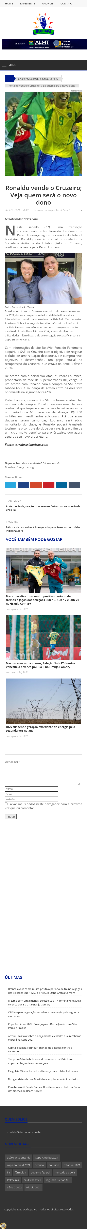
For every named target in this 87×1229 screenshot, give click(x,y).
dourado (54, 1165)
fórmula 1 (20, 1172)
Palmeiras (13, 1180)
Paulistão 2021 (32, 1180)
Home (9, 3)
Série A (54, 79)
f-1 (8, 1172)
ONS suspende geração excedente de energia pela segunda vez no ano (40, 728)
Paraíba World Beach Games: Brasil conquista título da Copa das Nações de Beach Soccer (44, 1089)
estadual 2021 (72, 1165)
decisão (39, 1165)
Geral (45, 79)
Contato (66, 3)
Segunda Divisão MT (58, 1180)
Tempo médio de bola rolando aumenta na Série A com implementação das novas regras (41, 1061)
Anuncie (47, 3)
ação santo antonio (18, 1157)
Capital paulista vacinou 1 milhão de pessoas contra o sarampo (40, 1049)
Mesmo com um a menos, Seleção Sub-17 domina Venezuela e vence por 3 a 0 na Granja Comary (40, 665)
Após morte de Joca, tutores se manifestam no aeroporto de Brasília (43, 508)
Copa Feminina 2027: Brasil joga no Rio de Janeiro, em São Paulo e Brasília (42, 1026)
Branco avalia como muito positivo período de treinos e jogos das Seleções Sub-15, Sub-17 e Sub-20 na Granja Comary (42, 599)
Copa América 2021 (46, 1157)
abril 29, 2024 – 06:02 (17, 210)
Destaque (35, 79)
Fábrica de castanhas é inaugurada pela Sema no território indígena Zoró (43, 529)
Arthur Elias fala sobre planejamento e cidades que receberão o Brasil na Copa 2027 (44, 1038)
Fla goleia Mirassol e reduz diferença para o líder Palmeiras (43, 1071)
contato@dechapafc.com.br (24, 1132)
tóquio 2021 (33, 1187)
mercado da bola (65, 1172)
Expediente (27, 3)
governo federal (40, 1172)
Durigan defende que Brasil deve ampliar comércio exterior (43, 1079)
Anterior (14, 500)
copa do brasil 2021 (18, 1165)
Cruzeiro (39, 210)
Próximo (12, 521)
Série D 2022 (14, 1187)
